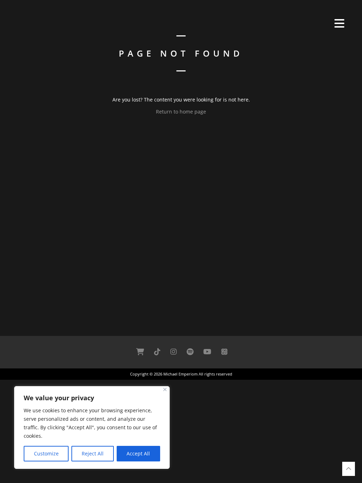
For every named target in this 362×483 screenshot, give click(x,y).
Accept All (138, 453)
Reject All (93, 453)
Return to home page (181, 111)
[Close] (165, 389)
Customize (46, 453)
